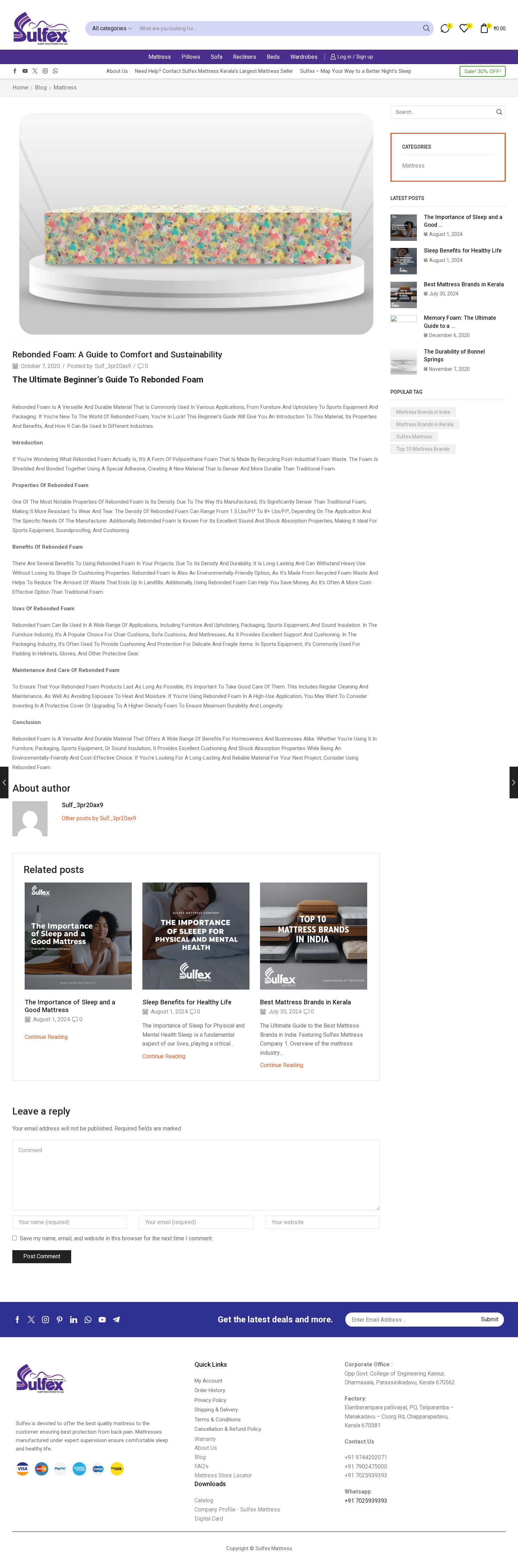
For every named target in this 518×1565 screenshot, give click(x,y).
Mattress (159, 57)
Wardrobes (303, 57)
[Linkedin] (73, 1319)
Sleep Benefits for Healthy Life (187, 1002)
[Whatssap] (55, 71)
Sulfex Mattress (414, 436)
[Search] (499, 112)
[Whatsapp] (88, 1319)
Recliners (244, 57)
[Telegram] (116, 1319)
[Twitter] (35, 71)
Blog (41, 87)
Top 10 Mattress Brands (423, 449)
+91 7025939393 (366, 1500)
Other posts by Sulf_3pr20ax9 (99, 818)
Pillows (190, 57)
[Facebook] (15, 71)
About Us (117, 71)
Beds (273, 57)
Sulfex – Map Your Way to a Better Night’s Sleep (355, 71)
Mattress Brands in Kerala (425, 424)
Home (20, 87)
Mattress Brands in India (423, 412)
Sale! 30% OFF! (482, 71)
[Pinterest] (59, 1319)
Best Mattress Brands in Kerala (305, 1002)
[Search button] (426, 28)
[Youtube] (25, 71)
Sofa (216, 57)
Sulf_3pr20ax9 (113, 366)
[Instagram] (45, 71)
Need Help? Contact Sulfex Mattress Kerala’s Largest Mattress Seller (214, 71)
